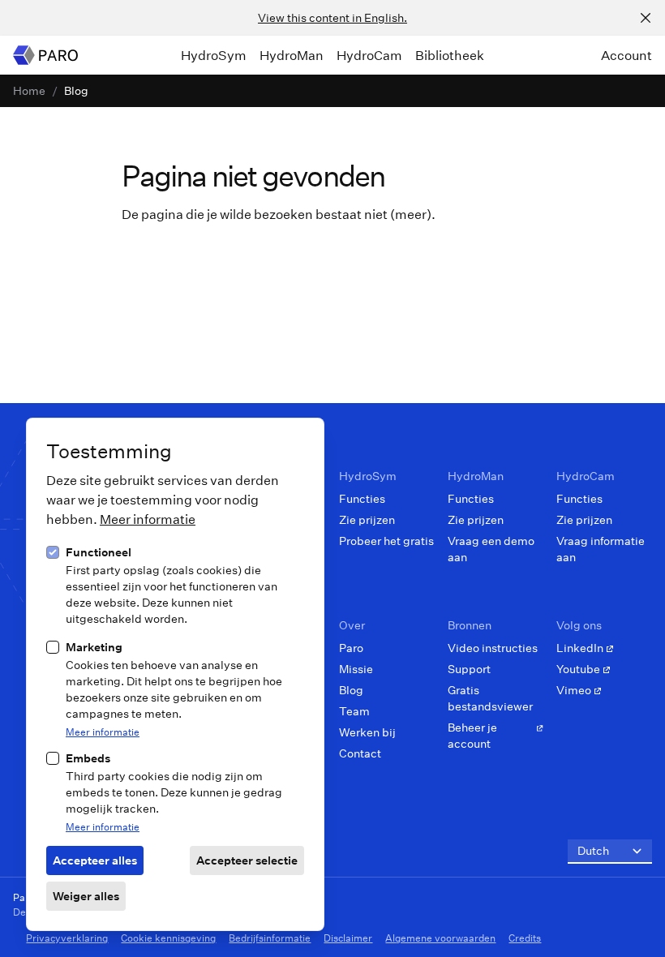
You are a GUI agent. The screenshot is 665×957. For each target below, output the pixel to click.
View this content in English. (332, 17)
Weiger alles (86, 895)
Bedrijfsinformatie (270, 937)
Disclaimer (348, 937)
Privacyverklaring (67, 937)
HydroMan (292, 55)
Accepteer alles (95, 860)
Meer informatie (147, 518)
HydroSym (214, 55)
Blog (76, 90)
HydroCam (369, 55)
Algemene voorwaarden (440, 937)
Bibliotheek (449, 55)
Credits (524, 937)
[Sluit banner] (645, 17)
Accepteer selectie (247, 860)
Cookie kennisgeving (168, 937)
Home (29, 90)
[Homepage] (45, 55)
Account (626, 55)
